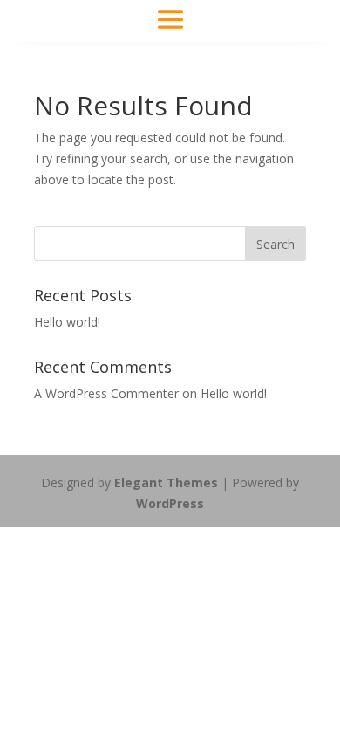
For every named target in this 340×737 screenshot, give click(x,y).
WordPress (170, 503)
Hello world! (67, 321)
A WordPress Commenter (106, 393)
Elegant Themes (166, 482)
